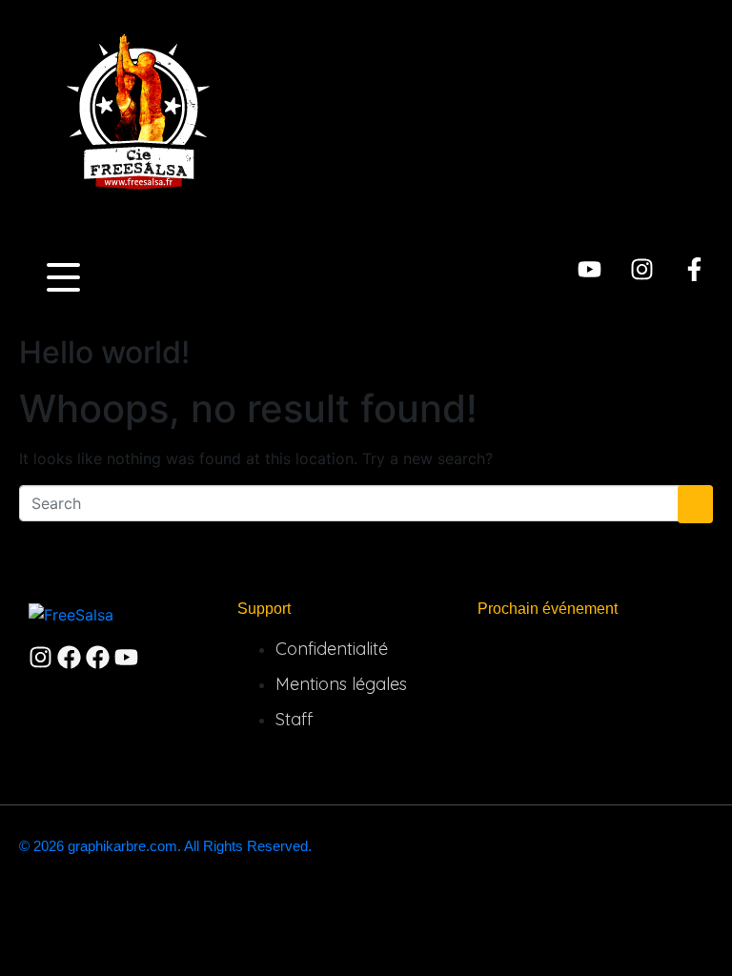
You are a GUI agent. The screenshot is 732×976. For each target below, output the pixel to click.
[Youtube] (589, 269)
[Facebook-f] (694, 269)
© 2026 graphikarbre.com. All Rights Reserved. (165, 846)
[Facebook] (69, 657)
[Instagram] (642, 269)
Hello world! (104, 352)
